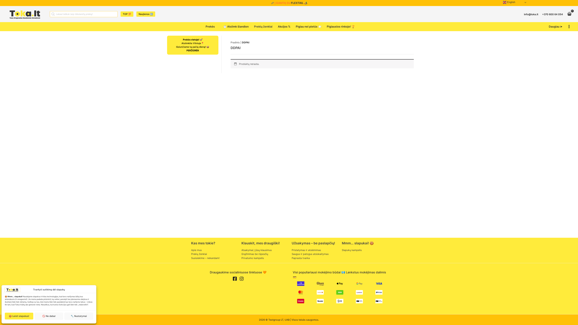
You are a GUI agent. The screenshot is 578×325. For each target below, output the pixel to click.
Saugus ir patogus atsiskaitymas (310, 253)
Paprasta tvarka (301, 258)
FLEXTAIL (297, 3)
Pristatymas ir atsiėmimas (306, 250)
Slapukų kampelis (352, 250)
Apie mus (196, 250)
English (511, 2)
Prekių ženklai (199, 253)
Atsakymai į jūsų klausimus (256, 250)
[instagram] (241, 278)
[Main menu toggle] (569, 26)
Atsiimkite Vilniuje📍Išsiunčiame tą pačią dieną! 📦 (192, 45)
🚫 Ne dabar (49, 316)
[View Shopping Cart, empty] (569, 14)
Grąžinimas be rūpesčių (254, 253)
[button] (127, 14)
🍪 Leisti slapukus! (19, 316)
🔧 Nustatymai (79, 316)
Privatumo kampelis (252, 258)
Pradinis (235, 42)
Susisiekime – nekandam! (205, 258)
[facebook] (235, 278)
